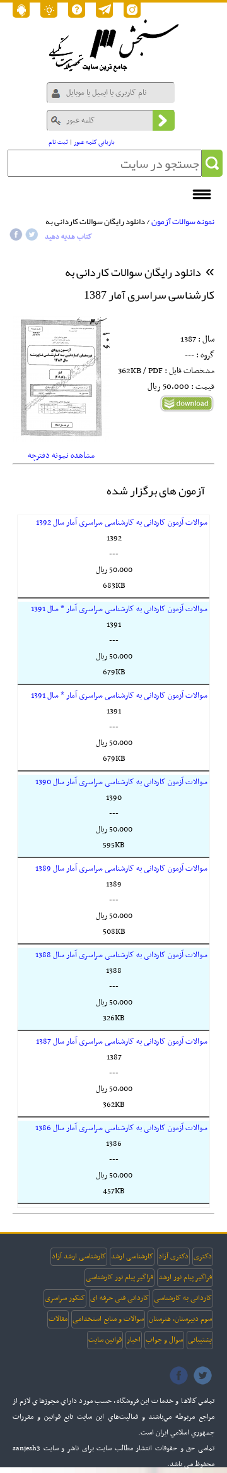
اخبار (134, 1339)
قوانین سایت (105, 1339)
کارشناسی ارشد (132, 1256)
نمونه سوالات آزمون (182, 221)
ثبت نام (58, 142)
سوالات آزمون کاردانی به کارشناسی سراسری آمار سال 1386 (121, 1128)
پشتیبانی (200, 1339)
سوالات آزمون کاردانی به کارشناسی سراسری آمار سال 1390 (121, 782)
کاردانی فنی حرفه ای (119, 1298)
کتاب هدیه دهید (68, 236)
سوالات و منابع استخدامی (108, 1319)
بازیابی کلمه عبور (94, 142)
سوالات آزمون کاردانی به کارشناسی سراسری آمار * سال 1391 (119, 609)
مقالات (58, 1319)
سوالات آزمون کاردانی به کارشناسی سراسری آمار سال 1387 (121, 1042)
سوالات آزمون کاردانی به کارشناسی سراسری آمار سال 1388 (121, 955)
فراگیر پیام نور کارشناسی (119, 1277)
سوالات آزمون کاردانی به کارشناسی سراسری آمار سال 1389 (121, 869)
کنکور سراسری (65, 1298)
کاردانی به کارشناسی (183, 1298)
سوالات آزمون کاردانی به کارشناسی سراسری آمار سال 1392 (121, 523)
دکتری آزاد (173, 1256)
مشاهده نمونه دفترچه (61, 455)
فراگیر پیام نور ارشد (185, 1277)
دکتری (203, 1256)
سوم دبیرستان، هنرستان (180, 1319)
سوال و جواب (164, 1339)
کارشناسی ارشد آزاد (79, 1256)
